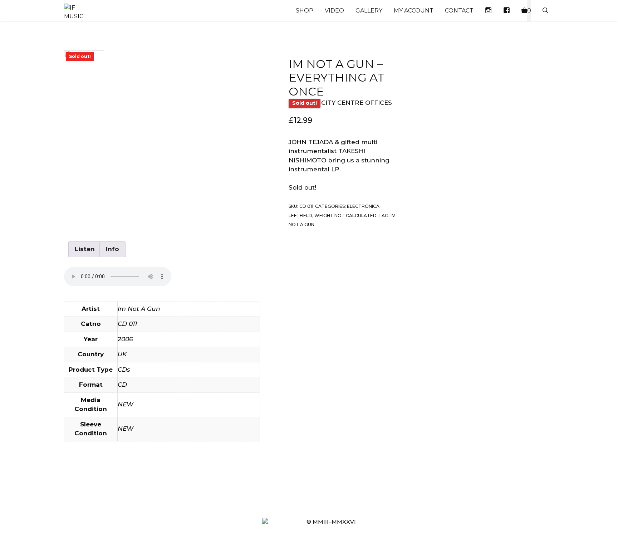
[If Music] (73, 10)
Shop (304, 10)
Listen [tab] (85, 249)
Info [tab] (112, 249)
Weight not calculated (345, 215)
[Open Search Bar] (545, 10)
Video (334, 10)
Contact (459, 10)
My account (413, 10)
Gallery (368, 10)
